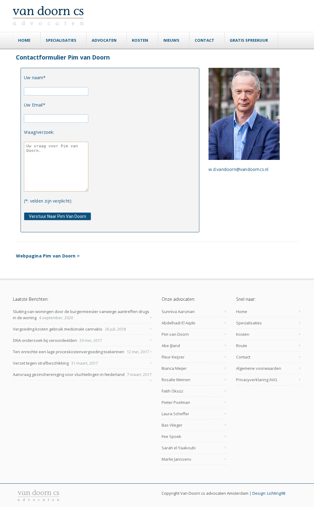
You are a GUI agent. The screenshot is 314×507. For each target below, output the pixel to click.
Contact (204, 40)
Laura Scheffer (175, 413)
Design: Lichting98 (268, 493)
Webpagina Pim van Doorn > (48, 256)
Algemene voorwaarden (258, 368)
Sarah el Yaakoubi (179, 448)
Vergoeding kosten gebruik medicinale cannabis (57, 329)
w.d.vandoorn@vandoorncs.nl (238, 169)
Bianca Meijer (174, 368)
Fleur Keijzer (173, 357)
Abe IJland (171, 345)
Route (241, 345)
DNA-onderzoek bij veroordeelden (45, 340)
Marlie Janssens (176, 459)
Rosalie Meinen (176, 379)
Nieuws (171, 40)
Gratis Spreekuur (249, 40)
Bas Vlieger (172, 425)
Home (24, 40)
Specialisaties (61, 40)
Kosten (140, 40)
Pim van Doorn (175, 334)
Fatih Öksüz (172, 391)
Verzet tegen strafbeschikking (41, 363)
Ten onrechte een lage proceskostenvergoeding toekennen (68, 351)
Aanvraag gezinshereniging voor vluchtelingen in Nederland (68, 374)
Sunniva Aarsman (178, 311)
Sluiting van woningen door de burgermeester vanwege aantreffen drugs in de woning (81, 314)
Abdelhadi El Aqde (178, 323)
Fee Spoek (171, 436)
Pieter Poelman (176, 402)
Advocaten (104, 40)
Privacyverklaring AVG (256, 379)
